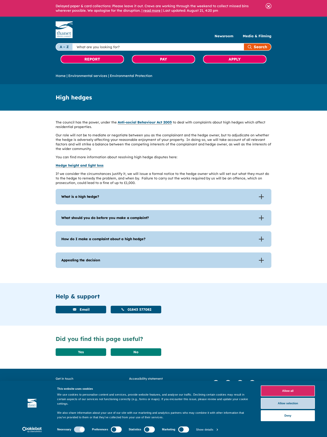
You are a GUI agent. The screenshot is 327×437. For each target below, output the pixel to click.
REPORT (92, 59)
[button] (268, 6)
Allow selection (288, 403)
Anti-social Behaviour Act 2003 (145, 122)
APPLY (235, 59)
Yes (81, 352)
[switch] (116, 429)
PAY (163, 59)
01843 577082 (138, 309)
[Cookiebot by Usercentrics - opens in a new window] (32, 429)
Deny (287, 415)
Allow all (288, 390)
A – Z (64, 47)
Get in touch (64, 378)
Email (84, 309)
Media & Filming (257, 36)
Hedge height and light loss (80, 165)
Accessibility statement (146, 378)
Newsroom (224, 36)
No (136, 352)
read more (151, 10)
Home (61, 76)
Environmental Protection (131, 76)
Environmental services (87, 76)
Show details (204, 429)
